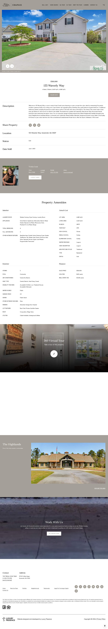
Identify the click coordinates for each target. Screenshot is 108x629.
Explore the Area (99, 488)
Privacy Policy (101, 619)
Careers (86, 5)
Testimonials (47, 588)
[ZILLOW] (101, 586)
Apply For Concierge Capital (61, 588)
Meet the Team (77, 5)
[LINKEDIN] (84, 586)
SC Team (68, 5)
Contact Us (93, 5)
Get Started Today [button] (54, 533)
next (12, 66)
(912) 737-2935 (54, 172)
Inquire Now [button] (54, 95)
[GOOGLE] (97, 586)
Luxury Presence (46, 619)
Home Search (54, 5)
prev (7, 66)
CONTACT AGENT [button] (35, 177)
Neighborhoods (35, 588)
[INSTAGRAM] (80, 586)
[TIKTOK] (89, 586)
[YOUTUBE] (93, 586)
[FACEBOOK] (76, 586)
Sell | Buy (45, 5)
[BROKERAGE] (76, 591)
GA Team (62, 5)
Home (4, 588)
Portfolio (25, 588)
